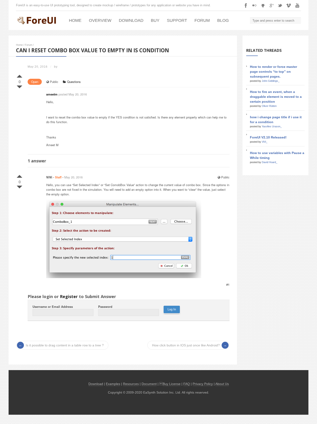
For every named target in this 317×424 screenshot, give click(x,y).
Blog (223, 20)
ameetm (52, 94)
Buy (155, 20)
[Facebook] (245, 5)
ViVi (49, 177)
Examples (113, 384)
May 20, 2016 (73, 177)
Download (131, 20)
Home (75, 20)
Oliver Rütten (269, 106)
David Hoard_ (269, 162)
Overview (100, 20)
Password (105, 306)
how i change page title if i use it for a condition (276, 119)
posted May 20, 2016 (72, 94)
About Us (222, 384)
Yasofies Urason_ (272, 126)
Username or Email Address (52, 306)
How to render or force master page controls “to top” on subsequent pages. (273, 71)
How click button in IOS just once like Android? (186, 345)
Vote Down (19, 86)
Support (177, 20)
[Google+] (271, 5)
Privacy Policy (203, 384)
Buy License (172, 384)
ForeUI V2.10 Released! (268, 137)
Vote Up (19, 75)
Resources (131, 384)
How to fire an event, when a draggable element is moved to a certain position (276, 96)
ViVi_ (264, 141)
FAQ (186, 384)
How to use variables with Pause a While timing (277, 155)
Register (69, 296)
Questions (73, 81)
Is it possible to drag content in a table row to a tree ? (65, 345)
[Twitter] (280, 5)
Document (149, 384)
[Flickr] (254, 5)
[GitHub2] (263, 5)
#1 (228, 284)
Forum (202, 20)
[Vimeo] (288, 5)
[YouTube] (297, 5)
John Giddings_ (270, 80)
